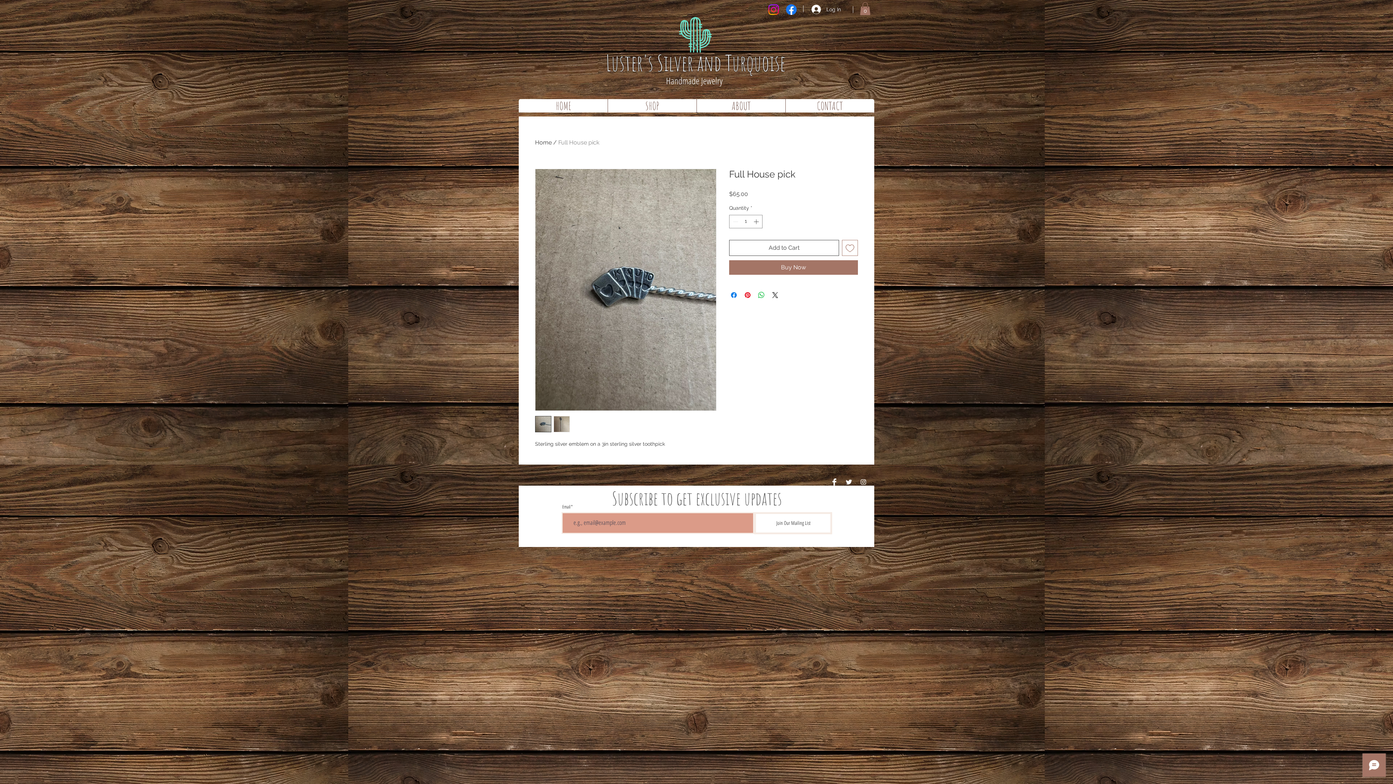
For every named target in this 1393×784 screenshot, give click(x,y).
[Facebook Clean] (834, 482)
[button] (865, 8)
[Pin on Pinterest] (747, 295)
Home (543, 142)
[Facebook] (791, 10)
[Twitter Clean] (848, 482)
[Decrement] (734, 221)
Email (566, 507)
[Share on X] (775, 295)
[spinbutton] (745, 221)
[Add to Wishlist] (850, 248)
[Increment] (756, 221)
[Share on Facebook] (734, 295)
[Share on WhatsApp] (761, 295)
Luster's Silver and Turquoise (695, 63)
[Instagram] (774, 10)
